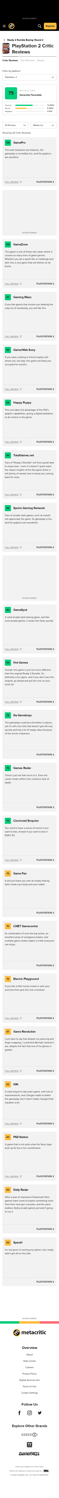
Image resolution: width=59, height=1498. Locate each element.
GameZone (17, 244)
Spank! (14, 1242)
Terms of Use (29, 1386)
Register (50, 26)
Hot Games (17, 662)
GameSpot (16, 610)
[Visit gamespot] (29, 1436)
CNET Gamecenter (22, 926)
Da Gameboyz (19, 715)
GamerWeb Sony (20, 350)
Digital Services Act (29, 1380)
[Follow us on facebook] (19, 1414)
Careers (29, 1367)
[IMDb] (46, 1470)
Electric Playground (23, 979)
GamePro (15, 143)
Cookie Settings (29, 1392)
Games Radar (19, 768)
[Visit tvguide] (29, 1446)
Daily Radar (17, 1190)
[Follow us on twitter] (39, 1414)
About (29, 1354)
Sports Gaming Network (25, 508)
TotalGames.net (20, 455)
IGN (12, 1084)
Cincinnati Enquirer (23, 821)
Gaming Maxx (19, 297)
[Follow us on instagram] (29, 1414)
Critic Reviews (10, 60)
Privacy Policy (29, 1373)
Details (40, 60)
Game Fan (17, 873)
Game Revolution (21, 1032)
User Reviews (27, 60)
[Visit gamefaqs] (29, 1454)
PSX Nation (17, 1137)
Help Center (29, 1361)
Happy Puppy (18, 402)
